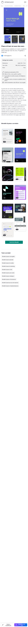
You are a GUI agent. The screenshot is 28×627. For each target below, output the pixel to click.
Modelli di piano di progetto (8, 256)
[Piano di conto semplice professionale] (20, 224)
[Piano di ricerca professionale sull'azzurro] (7, 136)
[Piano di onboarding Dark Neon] (7, 192)
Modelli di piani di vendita (8, 263)
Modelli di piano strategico (8, 276)
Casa (2, 5)
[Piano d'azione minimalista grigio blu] (7, 155)
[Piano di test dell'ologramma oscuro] (7, 173)
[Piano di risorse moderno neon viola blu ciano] (20, 192)
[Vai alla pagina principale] (7, 2)
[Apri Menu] (25, 2)
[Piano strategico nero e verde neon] (20, 208)
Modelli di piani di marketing (8, 266)
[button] (7, 624)
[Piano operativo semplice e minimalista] (20, 173)
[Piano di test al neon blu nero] (20, 155)
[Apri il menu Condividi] (25, 55)
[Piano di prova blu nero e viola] (7, 211)
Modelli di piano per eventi (8, 272)
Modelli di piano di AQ (7, 269)
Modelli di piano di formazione (9, 279)
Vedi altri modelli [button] (14, 242)
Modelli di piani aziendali (7, 259)
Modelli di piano (18, 5)
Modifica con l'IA (21, 625)
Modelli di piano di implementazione (10, 285)
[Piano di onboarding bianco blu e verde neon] (7, 229)
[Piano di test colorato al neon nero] (20, 136)
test (24, 5)
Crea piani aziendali (9, 5)
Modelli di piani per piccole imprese (10, 282)
